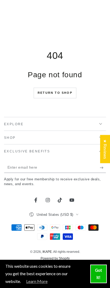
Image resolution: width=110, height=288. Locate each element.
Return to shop (55, 92)
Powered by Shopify (55, 258)
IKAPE (47, 252)
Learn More (37, 281)
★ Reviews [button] (105, 149)
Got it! (98, 274)
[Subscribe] (103, 167)
